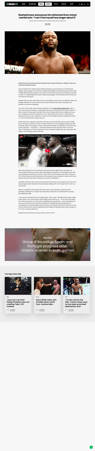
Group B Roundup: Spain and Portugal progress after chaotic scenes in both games (47, 244)
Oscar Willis (47, 23)
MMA (8, 297)
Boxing (37, 297)
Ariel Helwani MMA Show (61, 108)
